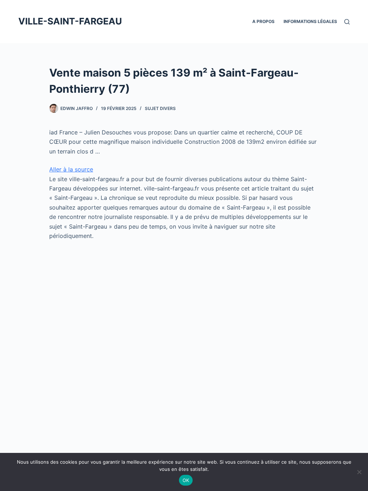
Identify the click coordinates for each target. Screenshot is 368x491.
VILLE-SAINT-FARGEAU (70, 21)
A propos (263, 21)
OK (186, 480)
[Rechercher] (347, 21)
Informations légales (310, 21)
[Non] (359, 472)
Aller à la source (71, 169)
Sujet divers (160, 108)
